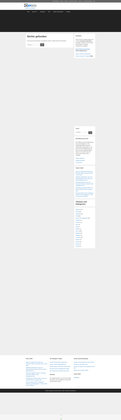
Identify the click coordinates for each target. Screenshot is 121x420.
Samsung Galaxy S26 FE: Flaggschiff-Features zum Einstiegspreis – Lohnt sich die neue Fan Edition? (85, 194)
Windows (78, 241)
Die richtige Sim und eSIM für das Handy (59, 370)
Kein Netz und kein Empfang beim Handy (59, 368)
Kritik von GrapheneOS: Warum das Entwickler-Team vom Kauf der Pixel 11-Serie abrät (84, 173)
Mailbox (77, 228)
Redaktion (78, 235)
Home (28, 11)
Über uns (61, 1)
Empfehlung (78, 213)
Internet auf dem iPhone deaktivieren (58, 362)
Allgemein (78, 209)
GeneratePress (73, 390)
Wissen (77, 244)
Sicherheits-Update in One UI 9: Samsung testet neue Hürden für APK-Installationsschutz (85, 184)
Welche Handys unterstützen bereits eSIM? (60, 366)
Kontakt (66, 1)
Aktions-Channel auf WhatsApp (83, 54)
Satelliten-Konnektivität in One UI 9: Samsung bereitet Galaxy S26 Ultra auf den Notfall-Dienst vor (84, 178)
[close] (61, 415)
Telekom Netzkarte (80, 158)
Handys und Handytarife (58, 11)
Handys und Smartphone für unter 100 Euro (84, 362)
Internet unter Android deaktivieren (58, 364)
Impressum (81, 1)
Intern (77, 224)
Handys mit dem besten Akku (81, 364)
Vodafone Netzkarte (80, 160)
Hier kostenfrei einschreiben (83, 49)
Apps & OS (34, 11)
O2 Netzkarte (79, 162)
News (94, 1)
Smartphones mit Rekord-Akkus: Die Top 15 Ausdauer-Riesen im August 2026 (84, 189)
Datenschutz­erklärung (88, 1)
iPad (77, 226)
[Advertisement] (60, 23)
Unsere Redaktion (55, 1)
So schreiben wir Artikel (73, 1)
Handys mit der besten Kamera (81, 370)
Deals (77, 211)
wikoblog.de (76, 377)
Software (78, 239)
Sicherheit (78, 237)
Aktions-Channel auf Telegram (83, 56)
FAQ (49, 11)
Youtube (77, 246)
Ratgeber (78, 233)
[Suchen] (42, 44)
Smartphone (42, 11)
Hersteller (78, 222)
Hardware (68, 11)
